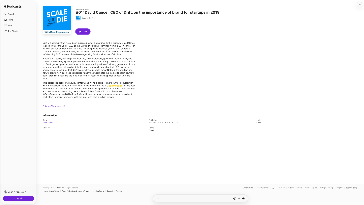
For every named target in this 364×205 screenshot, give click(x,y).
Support (110, 191)
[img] (13, 6)
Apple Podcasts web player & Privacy (75, 191)
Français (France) (303, 188)
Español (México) (262, 188)
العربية (274, 188)
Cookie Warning (98, 191)
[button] (18, 14)
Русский (282, 188)
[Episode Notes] (234, 198)
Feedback (119, 191)
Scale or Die (48, 122)
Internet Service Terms (51, 191)
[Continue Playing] (239, 198)
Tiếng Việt (339, 188)
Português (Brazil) (326, 188)
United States (248, 188)
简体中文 (291, 188)
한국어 (315, 188)
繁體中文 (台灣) (351, 188)
